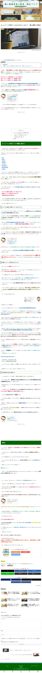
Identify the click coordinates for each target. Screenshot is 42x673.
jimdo (3, 159)
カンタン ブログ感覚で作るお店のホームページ (20, 549)
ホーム (7, 665)
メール (2, 634)
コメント (3, 618)
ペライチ (4, 164)
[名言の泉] (11, 17)
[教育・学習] (31, 11)
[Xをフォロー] (31, 580)
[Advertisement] (21, 55)
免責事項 (21, 667)
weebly (3, 160)
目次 (19, 130)
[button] (21, 574)
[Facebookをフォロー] (21, 582)
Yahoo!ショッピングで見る (16, 554)
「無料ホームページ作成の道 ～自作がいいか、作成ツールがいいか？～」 (17, 65)
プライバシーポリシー (34, 665)
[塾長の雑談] (31, 17)
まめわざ (4, 162)
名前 (2, 630)
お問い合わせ (21, 665)
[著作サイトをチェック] (11, 580)
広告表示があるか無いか (19, 136)
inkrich (3, 169)
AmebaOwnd (5, 167)
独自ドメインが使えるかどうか (20, 135)
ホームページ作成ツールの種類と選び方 (21, 132)
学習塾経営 (3, 561)
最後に (15, 138)
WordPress (4, 165)
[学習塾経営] (11, 11)
